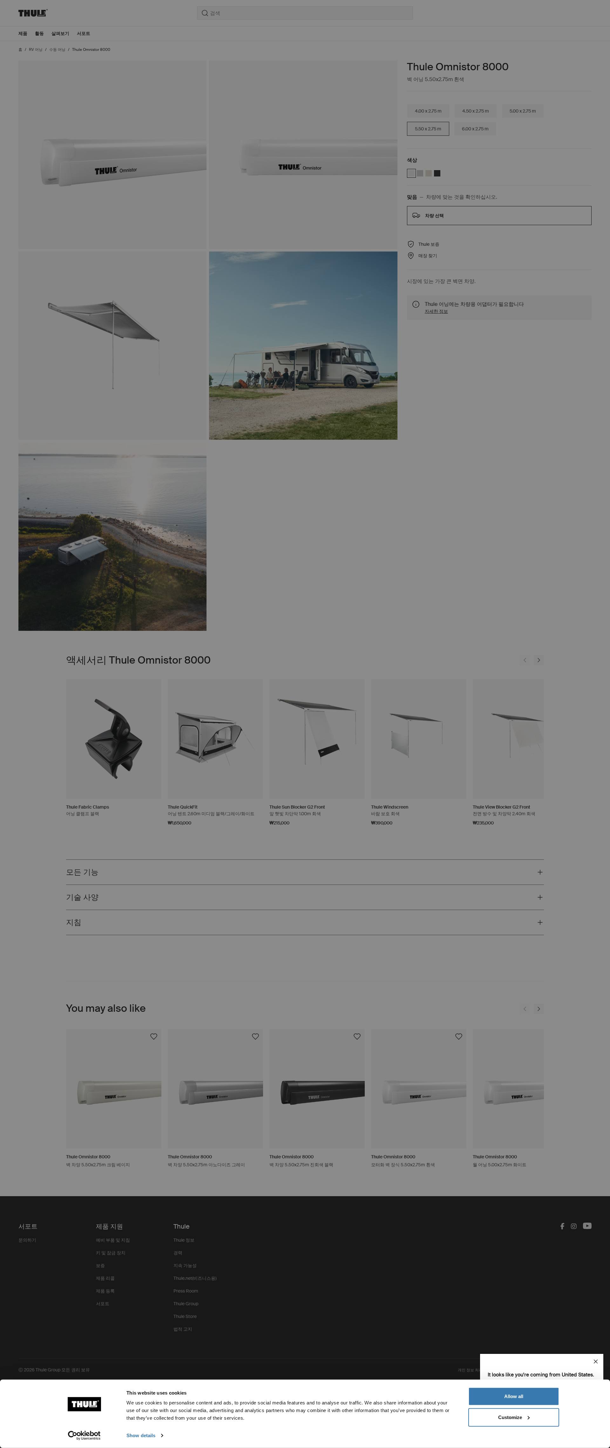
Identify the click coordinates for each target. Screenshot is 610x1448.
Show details (140, 1435)
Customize (510, 1417)
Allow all (513, 1396)
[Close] (596, 1361)
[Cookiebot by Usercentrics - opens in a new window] (84, 1435)
